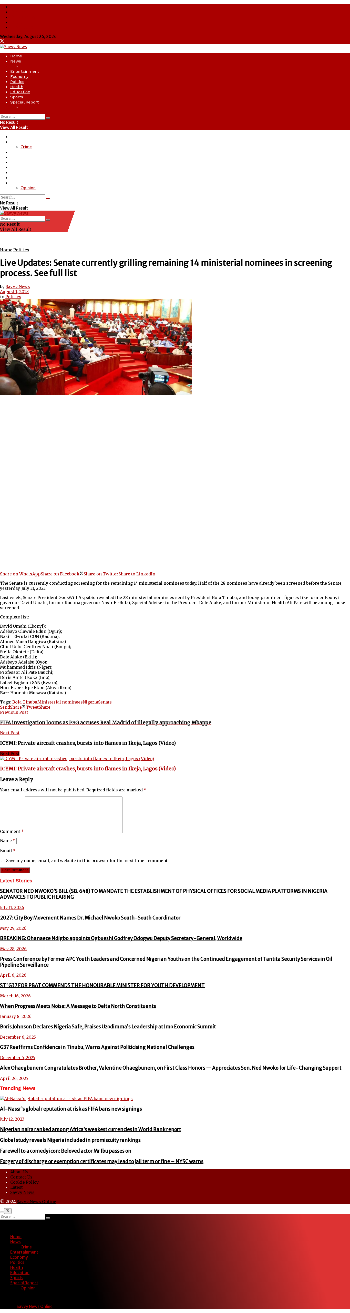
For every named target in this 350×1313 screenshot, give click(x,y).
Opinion (28, 107)
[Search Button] (48, 118)
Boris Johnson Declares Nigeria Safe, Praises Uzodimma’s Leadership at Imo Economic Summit (108, 1027)
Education (20, 91)
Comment (12, 831)
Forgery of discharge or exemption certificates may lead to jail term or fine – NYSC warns (101, 1161)
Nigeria (90, 702)
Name (7, 840)
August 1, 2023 (14, 291)
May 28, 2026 (13, 948)
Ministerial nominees (60, 702)
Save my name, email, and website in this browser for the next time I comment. (87, 860)
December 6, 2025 (18, 1037)
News (15, 61)
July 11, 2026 (12, 907)
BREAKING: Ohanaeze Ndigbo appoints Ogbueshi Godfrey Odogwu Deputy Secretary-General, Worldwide (121, 938)
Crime (26, 66)
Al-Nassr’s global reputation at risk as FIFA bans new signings (71, 1109)
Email (8, 850)
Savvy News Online (36, 1201)
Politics (17, 81)
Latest (16, 22)
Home (16, 56)
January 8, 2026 (16, 1016)
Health (16, 86)
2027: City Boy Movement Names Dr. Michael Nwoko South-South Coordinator (90, 918)
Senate (105, 702)
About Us (19, 6)
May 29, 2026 (13, 928)
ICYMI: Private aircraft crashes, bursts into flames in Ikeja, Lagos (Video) (88, 769)
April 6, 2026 (13, 975)
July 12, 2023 (12, 1119)
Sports (16, 97)
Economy (19, 76)
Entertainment (24, 71)
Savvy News (21, 27)
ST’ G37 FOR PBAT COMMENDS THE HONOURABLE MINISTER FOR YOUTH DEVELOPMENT (102, 985)
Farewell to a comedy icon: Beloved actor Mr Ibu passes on (65, 1151)
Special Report (24, 102)
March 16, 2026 (15, 995)
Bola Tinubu (24, 702)
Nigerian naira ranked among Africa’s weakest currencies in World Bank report (90, 1129)
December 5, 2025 (17, 1057)
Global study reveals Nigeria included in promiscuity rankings (70, 1140)
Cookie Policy (23, 16)
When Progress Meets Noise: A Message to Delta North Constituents (78, 1006)
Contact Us (20, 11)
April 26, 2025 (14, 1078)
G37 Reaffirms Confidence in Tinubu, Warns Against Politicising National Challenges (97, 1047)
